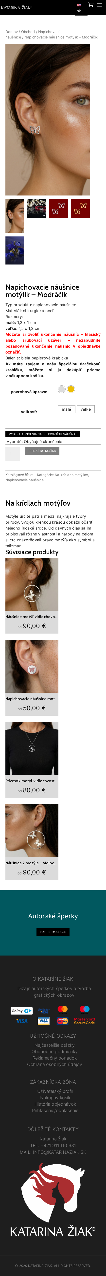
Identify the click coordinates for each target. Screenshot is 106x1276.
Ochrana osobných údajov (54, 1064)
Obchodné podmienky (55, 1051)
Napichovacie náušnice (24, 480)
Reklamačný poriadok (55, 1058)
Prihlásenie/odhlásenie (55, 1110)
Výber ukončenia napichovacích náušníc (42, 434)
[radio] (61, 389)
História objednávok (55, 1104)
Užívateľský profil (55, 1091)
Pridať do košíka (42, 451)
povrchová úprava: (29, 391)
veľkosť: (29, 411)
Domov (11, 32)
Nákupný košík (55, 1097)
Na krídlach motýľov (71, 475)
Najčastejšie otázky (55, 1045)
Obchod (28, 32)
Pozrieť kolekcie (53, 932)
